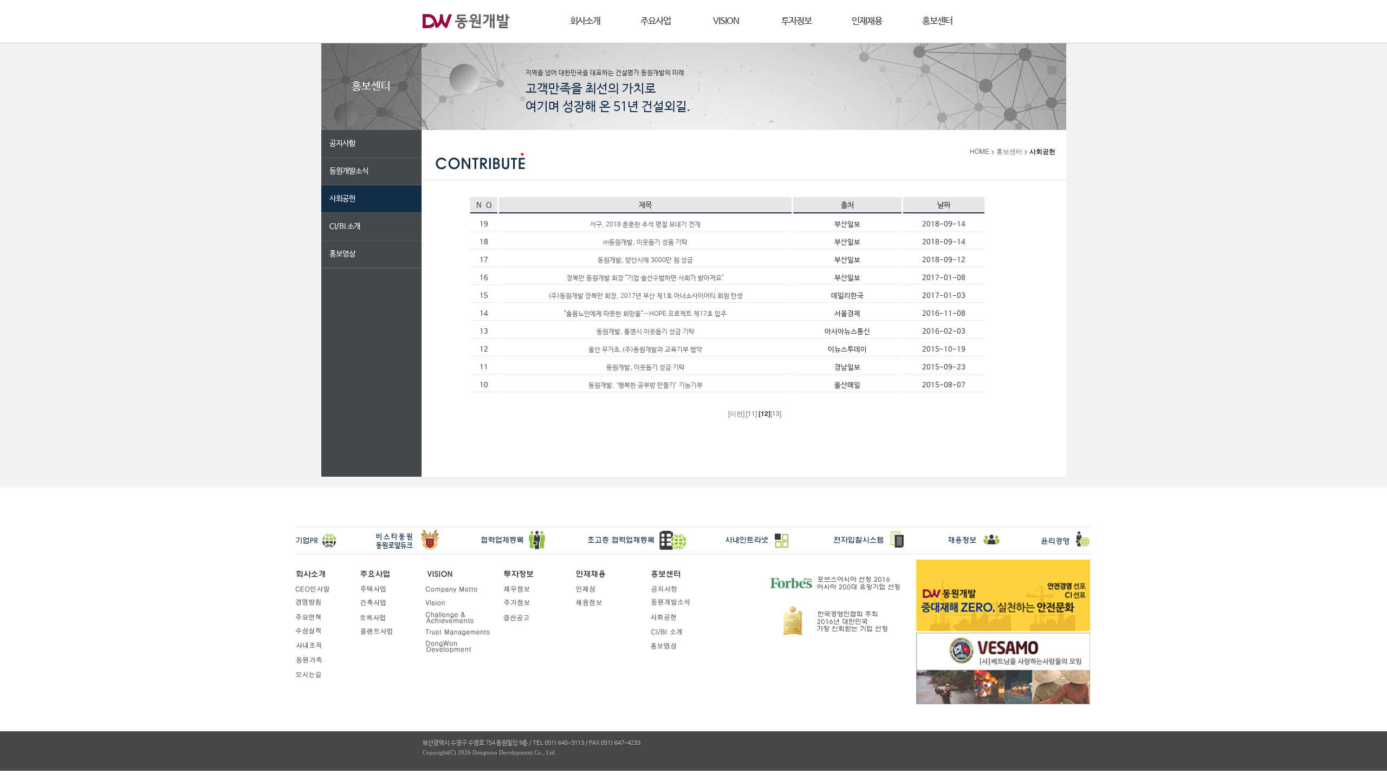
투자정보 (796, 21)
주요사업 (655, 21)
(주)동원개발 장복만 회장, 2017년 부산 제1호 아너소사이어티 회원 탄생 (645, 296)
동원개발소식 (348, 171)
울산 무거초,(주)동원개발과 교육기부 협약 (645, 350)
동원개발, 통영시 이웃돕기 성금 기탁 (646, 332)
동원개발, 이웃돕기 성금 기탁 (645, 368)
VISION (726, 21)
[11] (752, 413)
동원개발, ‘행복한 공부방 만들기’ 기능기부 (645, 385)
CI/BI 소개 (344, 226)
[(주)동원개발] (466, 21)
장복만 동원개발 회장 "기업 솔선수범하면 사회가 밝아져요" (645, 278)
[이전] (737, 413)
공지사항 (342, 143)
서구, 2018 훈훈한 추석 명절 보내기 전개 (645, 225)
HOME (979, 150)
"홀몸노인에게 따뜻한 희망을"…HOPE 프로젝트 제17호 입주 (645, 314)
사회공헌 (342, 198)
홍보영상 (342, 254)
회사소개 (585, 21)
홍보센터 (937, 21)
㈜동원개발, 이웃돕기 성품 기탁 (645, 242)
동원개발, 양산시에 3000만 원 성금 (645, 260)
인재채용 (867, 21)
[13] (775, 413)
